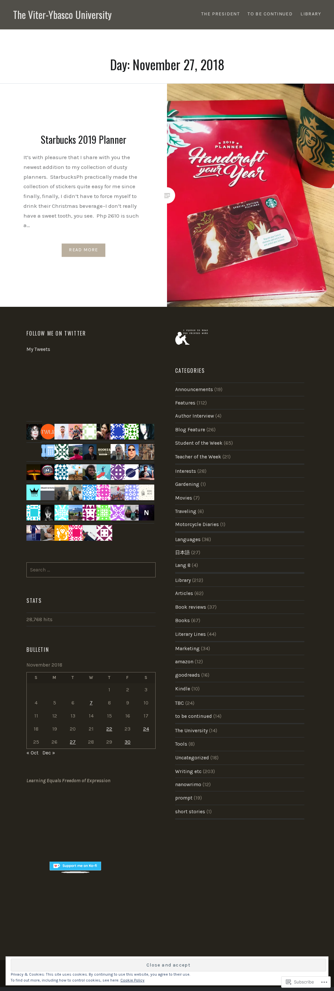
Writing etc (188, 771)
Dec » (48, 753)
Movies (183, 498)
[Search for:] (91, 570)
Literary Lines (190, 634)
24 (146, 729)
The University (191, 731)
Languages (188, 539)
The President (220, 14)
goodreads (187, 675)
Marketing (187, 649)
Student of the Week (198, 443)
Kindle (182, 689)
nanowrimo (188, 784)
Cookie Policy (132, 980)
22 (109, 729)
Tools (181, 744)
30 (127, 742)
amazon (184, 662)
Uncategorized (192, 758)
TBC (179, 703)
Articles (184, 593)
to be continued (193, 716)
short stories (190, 812)
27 (73, 742)
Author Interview (194, 416)
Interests (185, 471)
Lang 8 (182, 565)
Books (182, 620)
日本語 (182, 552)
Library (183, 580)
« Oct (32, 753)
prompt (183, 798)
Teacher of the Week (198, 457)
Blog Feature (190, 430)
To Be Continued (270, 14)
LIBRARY (310, 14)
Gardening (187, 484)
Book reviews (190, 607)
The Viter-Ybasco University (62, 14)
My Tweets (38, 349)
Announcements (194, 389)
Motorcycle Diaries (197, 524)
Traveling (185, 511)
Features (185, 403)
